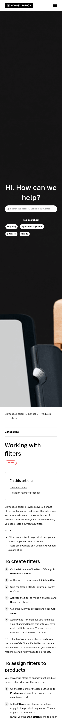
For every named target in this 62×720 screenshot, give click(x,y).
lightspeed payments (32, 226)
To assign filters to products (25, 493)
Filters (13, 418)
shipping (11, 226)
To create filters (18, 488)
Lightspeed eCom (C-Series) (20, 414)
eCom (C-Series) (20, 5)
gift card (11, 234)
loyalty (24, 234)
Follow (11, 463)
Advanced (50, 546)
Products (45, 414)
